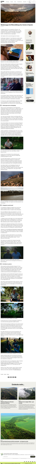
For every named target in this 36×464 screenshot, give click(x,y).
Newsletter (24, 1)
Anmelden (33, 456)
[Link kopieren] (15, 377)
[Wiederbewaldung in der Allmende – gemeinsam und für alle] (9, 393)
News (15, 1)
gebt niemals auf (17, 369)
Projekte (11, 1)
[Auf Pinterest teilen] (12, 377)
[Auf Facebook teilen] (8, 377)
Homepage (7, 1)
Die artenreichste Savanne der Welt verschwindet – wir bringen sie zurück (14, 441)
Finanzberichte (19, 1)
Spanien (5, 374)
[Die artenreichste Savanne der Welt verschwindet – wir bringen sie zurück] (18, 426)
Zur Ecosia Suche (30, 2)
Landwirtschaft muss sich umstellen (7, 363)
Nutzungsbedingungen (24, 458)
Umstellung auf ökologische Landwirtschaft (15, 229)
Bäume (8, 374)
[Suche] (27, 2)
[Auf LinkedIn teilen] (10, 377)
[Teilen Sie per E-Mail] (13, 377)
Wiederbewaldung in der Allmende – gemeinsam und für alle (7, 402)
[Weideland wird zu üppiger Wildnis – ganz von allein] (27, 393)
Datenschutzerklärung (15, 458)
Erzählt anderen (15, 368)
